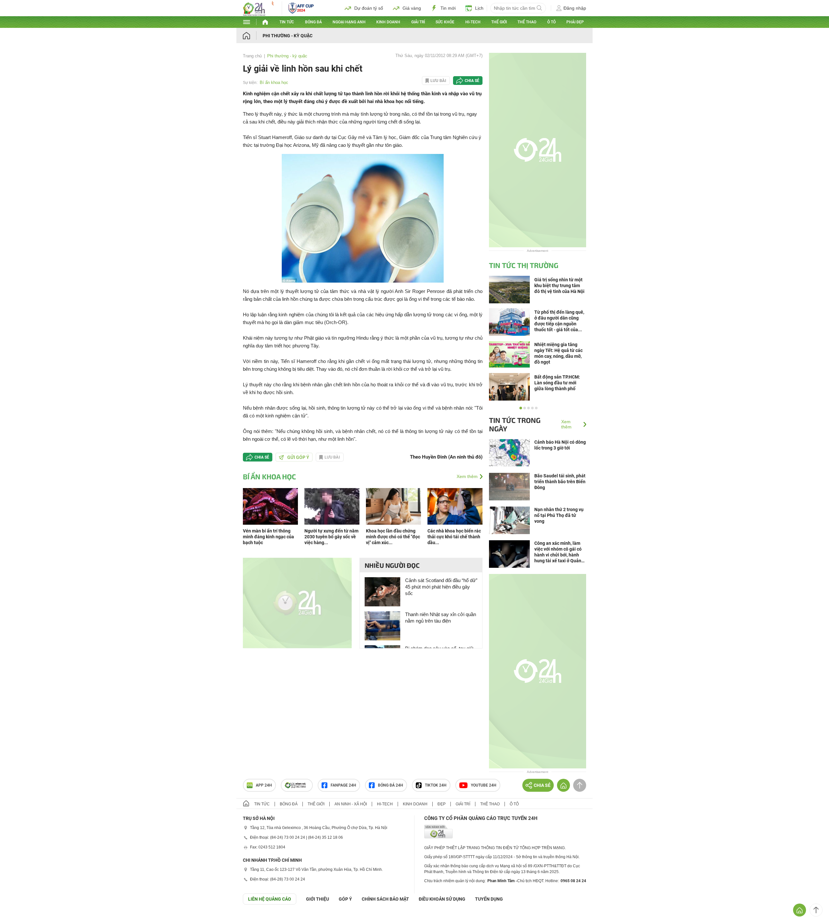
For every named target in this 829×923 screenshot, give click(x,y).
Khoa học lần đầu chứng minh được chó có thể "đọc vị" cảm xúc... (393, 536)
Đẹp (441, 804)
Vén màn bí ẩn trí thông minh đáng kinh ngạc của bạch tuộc (268, 536)
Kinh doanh (388, 22)
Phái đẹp (575, 22)
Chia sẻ (472, 80)
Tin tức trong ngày (514, 424)
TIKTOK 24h (436, 785)
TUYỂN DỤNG (489, 899)
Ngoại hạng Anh (349, 22)
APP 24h (264, 785)
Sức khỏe (445, 22)
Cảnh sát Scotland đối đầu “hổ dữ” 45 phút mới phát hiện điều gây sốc (441, 587)
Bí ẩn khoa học (274, 82)
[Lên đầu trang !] (816, 910)
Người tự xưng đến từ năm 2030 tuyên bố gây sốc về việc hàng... (331, 536)
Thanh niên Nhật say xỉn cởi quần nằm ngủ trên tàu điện (440, 618)
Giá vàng (412, 8)
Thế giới (499, 22)
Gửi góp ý (298, 457)
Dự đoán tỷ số (368, 8)
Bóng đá (313, 22)
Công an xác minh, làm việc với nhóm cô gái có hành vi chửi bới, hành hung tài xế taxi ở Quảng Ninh (559, 552)
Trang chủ (252, 55)
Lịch (479, 8)
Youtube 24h (483, 785)
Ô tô (551, 22)
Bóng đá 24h (390, 785)
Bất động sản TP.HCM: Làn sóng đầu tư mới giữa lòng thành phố (557, 382)
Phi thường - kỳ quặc (287, 35)
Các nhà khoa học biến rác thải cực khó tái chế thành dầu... (454, 536)
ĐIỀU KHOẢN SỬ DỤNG (442, 899)
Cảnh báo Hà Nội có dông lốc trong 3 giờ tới (560, 444)
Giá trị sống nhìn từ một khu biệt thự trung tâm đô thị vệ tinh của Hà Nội (559, 285)
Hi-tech (473, 22)
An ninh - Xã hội (351, 804)
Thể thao (526, 22)
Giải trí (418, 22)
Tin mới (448, 8)
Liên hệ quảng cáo (269, 899)
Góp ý (345, 899)
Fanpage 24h (343, 785)
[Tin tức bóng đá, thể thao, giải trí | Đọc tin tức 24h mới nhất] (259, 14)
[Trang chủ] (253, 35)
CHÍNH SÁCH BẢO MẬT (385, 899)
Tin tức (286, 22)
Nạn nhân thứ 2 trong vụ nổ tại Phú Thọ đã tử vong (559, 515)
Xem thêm (467, 476)
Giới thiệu (317, 899)
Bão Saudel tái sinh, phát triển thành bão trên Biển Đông (559, 481)
